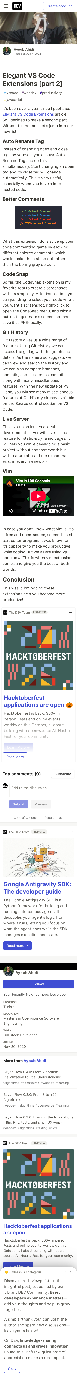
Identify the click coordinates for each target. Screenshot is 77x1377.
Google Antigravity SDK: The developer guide (37, 888)
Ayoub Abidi (24, 49)
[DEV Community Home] (17, 6)
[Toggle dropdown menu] (70, 612)
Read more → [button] (17, 945)
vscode (11, 93)
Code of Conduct (26, 817)
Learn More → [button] (18, 1266)
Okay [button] (12, 1369)
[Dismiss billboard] (71, 1271)
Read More (15, 757)
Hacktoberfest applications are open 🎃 (38, 701)
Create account (59, 6)
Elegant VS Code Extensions (28, 114)
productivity (51, 93)
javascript (13, 99)
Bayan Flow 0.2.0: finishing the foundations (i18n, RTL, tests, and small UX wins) (38, 1122)
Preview (41, 804)
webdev (29, 93)
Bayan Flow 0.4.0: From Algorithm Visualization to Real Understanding (36, 1077)
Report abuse (53, 817)
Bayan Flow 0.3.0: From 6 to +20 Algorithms (36, 1099)
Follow (38, 984)
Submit (18, 804)
